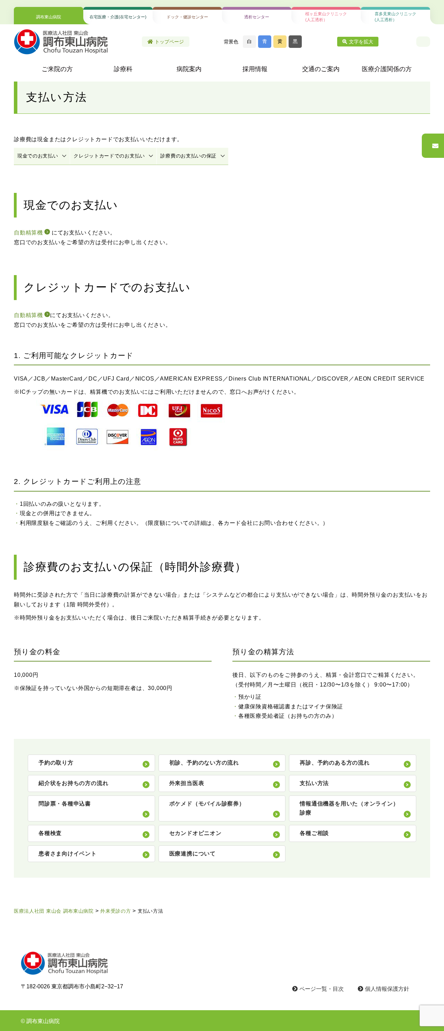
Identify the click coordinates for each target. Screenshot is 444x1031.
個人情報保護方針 (387, 989)
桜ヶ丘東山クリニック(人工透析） (326, 16)
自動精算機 (28, 233)
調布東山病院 (48, 17)
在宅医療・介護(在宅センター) (117, 17)
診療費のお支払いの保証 (188, 156)
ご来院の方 (57, 69)
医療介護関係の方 (387, 69)
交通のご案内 (321, 69)
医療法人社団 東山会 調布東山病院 (54, 911)
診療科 (123, 69)
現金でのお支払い (37, 156)
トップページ (169, 41)
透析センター (256, 17)
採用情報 (254, 69)
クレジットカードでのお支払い (109, 156)
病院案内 (189, 69)
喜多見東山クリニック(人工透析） (395, 16)
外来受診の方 (115, 911)
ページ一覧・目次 (321, 989)
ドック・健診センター (187, 17)
